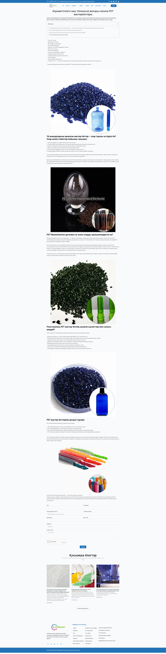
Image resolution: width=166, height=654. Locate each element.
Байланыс (98, 5)
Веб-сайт (86, 517)
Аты (48, 505)
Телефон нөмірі (87, 511)
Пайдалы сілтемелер (79, 624)
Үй (63, 5)
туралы (68, 5)
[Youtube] (113, 1)
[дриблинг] (57, 644)
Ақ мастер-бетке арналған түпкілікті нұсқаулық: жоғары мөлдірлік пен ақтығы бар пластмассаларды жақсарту (58, 591)
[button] (117, 23)
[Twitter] (111, 1)
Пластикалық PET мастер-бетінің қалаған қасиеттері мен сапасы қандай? (67, 32)
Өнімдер (74, 5)
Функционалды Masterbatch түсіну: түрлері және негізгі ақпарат (81, 590)
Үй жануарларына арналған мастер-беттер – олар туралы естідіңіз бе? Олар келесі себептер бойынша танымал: (76, 28)
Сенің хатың (50, 530)
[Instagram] (61, 644)
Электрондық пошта (52, 511)
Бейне (87, 5)
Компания (86, 505)
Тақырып (49, 523)
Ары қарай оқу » (50, 602)
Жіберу (83, 547)
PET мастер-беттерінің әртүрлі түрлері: (58, 34)
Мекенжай (49, 517)
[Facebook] (108, 1)
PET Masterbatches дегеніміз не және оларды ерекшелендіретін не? (65, 30)
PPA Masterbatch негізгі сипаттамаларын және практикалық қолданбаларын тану (107, 590)
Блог (92, 5)
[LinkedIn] (54, 644)
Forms (81, 5)
